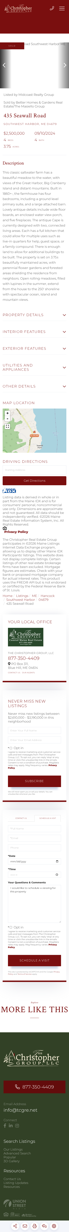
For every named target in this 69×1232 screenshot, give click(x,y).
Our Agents (28, 672)
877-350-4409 (23, 658)
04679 (43, 600)
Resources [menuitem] (12, 1187)
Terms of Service (25, 974)
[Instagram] (17, 1125)
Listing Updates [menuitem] (16, 1183)
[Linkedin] (11, 1125)
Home (8, 596)
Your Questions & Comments (27, 882)
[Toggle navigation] (62, 8)
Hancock (48, 596)
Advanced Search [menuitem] (17, 1153)
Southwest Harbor (20, 600)
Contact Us (14, 672)
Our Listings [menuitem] (13, 1149)
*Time (12, 869)
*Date (11, 856)
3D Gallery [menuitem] (12, 1161)
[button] (6, 65)
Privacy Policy (16, 532)
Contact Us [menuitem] (12, 1179)
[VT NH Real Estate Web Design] (34, 1204)
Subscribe (34, 781)
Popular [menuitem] (10, 1157)
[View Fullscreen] (7, 426)
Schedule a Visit (47, 818)
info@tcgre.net (20, 1110)
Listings (22, 596)
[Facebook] (5, 1125)
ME (34, 596)
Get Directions (34, 480)
